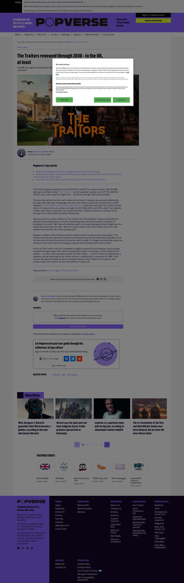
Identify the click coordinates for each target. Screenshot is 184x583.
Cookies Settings (64, 99)
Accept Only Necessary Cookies (102, 100)
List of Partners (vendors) (62, 92)
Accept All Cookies (121, 100)
